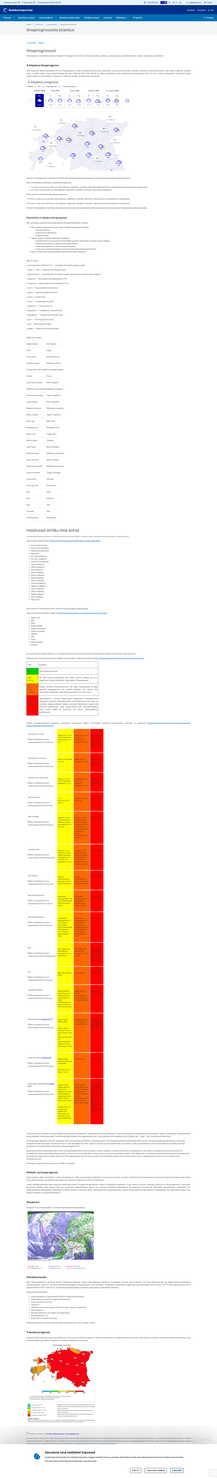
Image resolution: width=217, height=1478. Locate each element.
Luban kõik (176, 1470)
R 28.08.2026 (152, 2)
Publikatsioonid (91, 17)
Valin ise (135, 1470)
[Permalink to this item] (59, 65)
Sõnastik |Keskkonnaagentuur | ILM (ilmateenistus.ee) (63, 1434)
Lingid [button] (209, 2)
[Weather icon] (180, 3)
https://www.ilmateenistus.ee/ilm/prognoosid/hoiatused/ (75, 541)
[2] (166, 1284)
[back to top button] (207, 1465)
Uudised (107, 17)
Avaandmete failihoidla (48, 2)
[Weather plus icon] (163, 2)
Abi (212, 10)
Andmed (41, 43)
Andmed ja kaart (11, 2)
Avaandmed (39, 24)
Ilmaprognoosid (52, 24)
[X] (2, 1457)
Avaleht (28, 24)
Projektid (137, 17)
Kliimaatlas (28, 2)
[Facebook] (2, 1452)
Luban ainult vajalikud (156, 1470)
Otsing (210, 17)
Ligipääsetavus (195, 2)
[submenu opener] (13, 18)
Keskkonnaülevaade (70, 17)
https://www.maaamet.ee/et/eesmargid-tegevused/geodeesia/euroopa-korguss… (93, 1443)
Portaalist (201, 10)
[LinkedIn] (2, 1462)
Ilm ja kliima (31, 43)
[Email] (2, 1468)
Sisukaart (191, 10)
